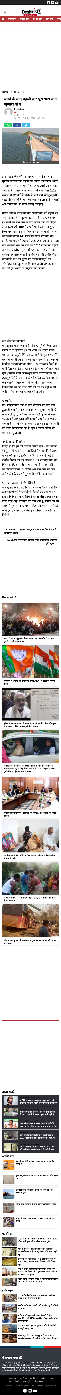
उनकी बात (24, 19)
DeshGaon (19, 109)
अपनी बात (12, 19)
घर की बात (37, 19)
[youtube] (57, 2)
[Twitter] (53, 2)
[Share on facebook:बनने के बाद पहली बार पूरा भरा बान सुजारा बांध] (17, 125)
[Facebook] (49, 2)
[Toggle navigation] (5, 12)
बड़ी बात (49, 19)
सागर (15, 112)
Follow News (38, 1381)
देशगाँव (17, 1381)
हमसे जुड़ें (26, 1381)
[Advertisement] (30, 55)
